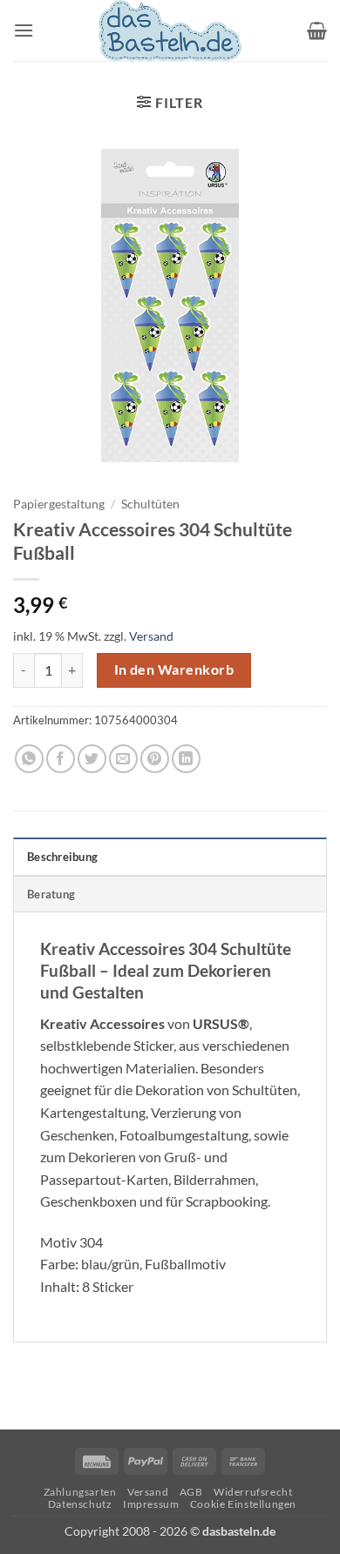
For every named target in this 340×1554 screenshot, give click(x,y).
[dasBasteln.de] (170, 30)
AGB (191, 1491)
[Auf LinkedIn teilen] (186, 758)
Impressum (151, 1503)
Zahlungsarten (80, 1491)
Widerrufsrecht (253, 1491)
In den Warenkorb (174, 669)
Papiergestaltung (59, 504)
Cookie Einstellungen (243, 1503)
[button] (23, 30)
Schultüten (150, 504)
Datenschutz (80, 1503)
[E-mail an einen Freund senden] (123, 758)
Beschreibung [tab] (62, 857)
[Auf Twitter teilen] (92, 758)
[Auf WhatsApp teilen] (29, 758)
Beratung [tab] (51, 894)
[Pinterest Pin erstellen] (154, 758)
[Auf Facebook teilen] (60, 758)
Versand (151, 636)
